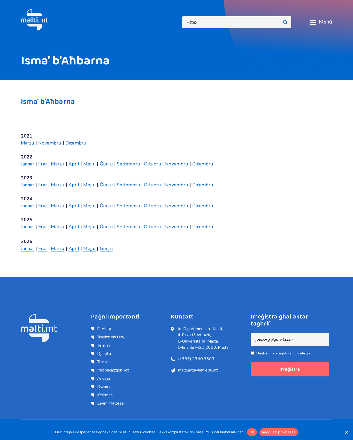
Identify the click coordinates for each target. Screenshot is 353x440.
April (73, 164)
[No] (346, 432)
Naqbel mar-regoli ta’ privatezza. (283, 353)
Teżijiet (103, 362)
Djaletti (104, 353)
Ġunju (105, 164)
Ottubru (152, 164)
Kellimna (105, 395)
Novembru (49, 143)
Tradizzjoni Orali (111, 337)
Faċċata (104, 329)
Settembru (128, 164)
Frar (42, 164)
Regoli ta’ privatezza (278, 432)
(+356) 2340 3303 (196, 359)
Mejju (89, 164)
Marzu (27, 143)
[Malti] (34, 19)
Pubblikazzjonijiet (113, 370)
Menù (325, 22)
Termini (103, 345)
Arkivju (103, 378)
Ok (252, 432)
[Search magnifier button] (285, 22)
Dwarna (104, 387)
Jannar (27, 164)
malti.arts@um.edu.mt (198, 370)
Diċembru (75, 143)
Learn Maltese (110, 403)
